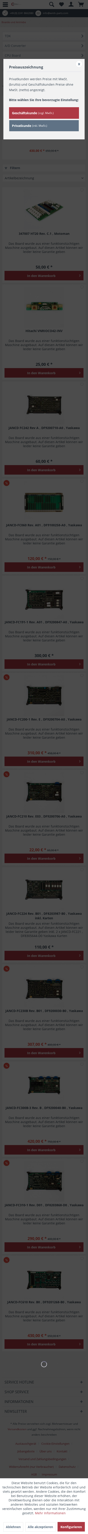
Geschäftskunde (33, 113)
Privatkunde (29, 126)
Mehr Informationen (50, 1513)
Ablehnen (13, 1527)
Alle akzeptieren (40, 1527)
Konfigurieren (71, 1527)
